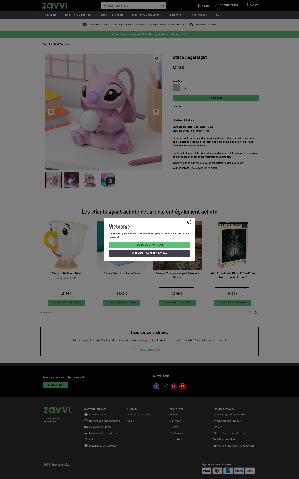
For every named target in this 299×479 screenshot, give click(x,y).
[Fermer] (189, 222)
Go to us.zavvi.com (149, 244)
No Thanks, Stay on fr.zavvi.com (149, 253)
